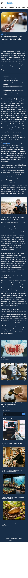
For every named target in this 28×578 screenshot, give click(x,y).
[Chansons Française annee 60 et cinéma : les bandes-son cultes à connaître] (14, 457)
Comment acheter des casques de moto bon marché (13, 381)
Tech (3, 43)
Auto (2, 383)
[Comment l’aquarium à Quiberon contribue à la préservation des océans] (14, 484)
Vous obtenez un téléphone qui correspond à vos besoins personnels (14, 93)
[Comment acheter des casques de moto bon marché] (14, 371)
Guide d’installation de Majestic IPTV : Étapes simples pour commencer (12, 444)
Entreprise (3, 406)
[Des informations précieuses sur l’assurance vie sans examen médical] (14, 348)
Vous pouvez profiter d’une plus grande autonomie (12, 90)
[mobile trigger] (2, 3)
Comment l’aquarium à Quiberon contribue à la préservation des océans (13, 497)
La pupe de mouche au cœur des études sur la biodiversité (12, 524)
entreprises (6, 143)
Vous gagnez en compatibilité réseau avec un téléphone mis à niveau (13, 83)
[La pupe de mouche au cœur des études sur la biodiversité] (14, 510)
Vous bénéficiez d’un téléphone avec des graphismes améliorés (13, 87)
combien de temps (8, 66)
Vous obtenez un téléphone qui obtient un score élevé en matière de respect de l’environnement (13, 79)
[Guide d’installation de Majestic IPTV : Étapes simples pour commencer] (14, 430)
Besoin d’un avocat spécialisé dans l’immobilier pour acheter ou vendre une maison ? (13, 403)
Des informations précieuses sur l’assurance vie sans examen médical (13, 358)
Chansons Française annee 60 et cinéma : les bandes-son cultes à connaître (12, 471)
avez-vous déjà (20, 149)
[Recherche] (26, 3)
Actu (3, 495)
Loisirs (3, 468)
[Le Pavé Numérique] (10, 3)
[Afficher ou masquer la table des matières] (17, 76)
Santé (2, 361)
